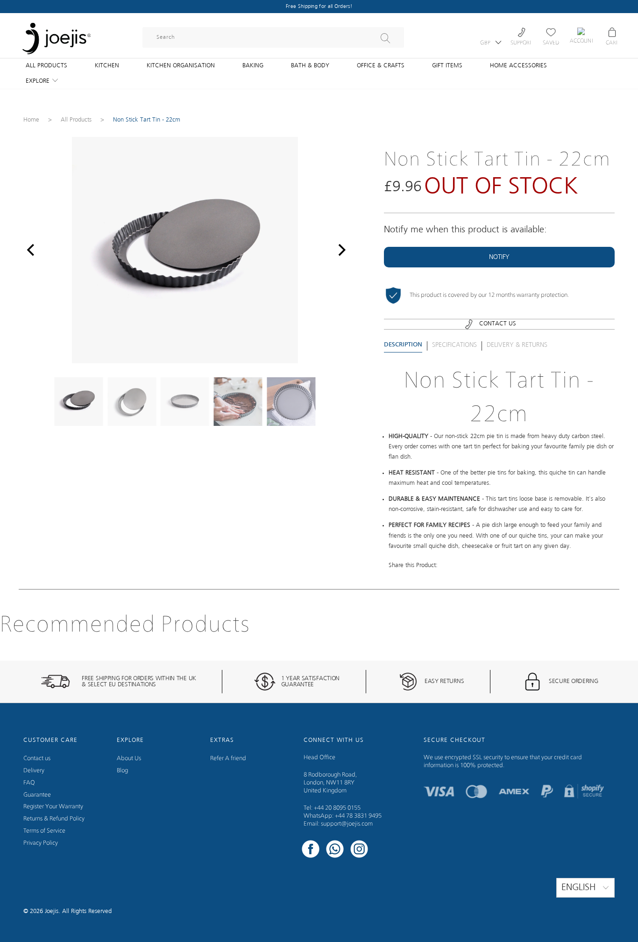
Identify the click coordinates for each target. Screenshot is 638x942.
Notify (499, 257)
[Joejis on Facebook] (310, 850)
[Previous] (30, 250)
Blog (122, 771)
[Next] (339, 250)
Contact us (36, 758)
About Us (129, 758)
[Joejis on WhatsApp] (335, 850)
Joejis (51, 911)
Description (403, 345)
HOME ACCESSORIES (518, 66)
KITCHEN (107, 66)
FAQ (29, 783)
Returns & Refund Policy (54, 819)
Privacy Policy (40, 843)
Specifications (454, 345)
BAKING (252, 66)
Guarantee (37, 795)
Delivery (33, 771)
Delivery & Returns (517, 345)
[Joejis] (56, 32)
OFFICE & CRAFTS (380, 66)
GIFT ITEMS (447, 66)
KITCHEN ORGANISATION (181, 66)
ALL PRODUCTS (46, 66)
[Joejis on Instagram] (359, 850)
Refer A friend (228, 758)
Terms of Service (44, 831)
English (579, 887)
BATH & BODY (310, 66)
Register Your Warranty (53, 807)
